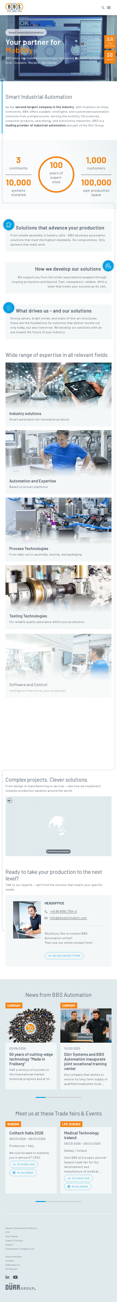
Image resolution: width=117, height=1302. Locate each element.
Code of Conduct (14, 1240)
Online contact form (66, 955)
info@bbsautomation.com (68, 917)
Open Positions (110, 44)
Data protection (13, 1256)
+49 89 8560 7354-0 (63, 911)
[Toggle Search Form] (103, 7)
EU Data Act (11, 1269)
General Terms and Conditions (21, 1228)
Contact (110, 59)
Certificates (11, 1236)
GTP (7, 1232)
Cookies (9, 1260)
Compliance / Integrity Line (19, 1248)
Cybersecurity (12, 1264)
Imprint (9, 1244)
